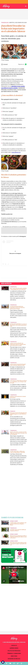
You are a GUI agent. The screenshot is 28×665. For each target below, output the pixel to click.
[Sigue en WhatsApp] (26, 64)
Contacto (14, 645)
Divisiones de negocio (14, 658)
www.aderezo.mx (16, 152)
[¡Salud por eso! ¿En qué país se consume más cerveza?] (5, 401)
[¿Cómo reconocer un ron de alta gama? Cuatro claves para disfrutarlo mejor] (5, 369)
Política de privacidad (14, 650)
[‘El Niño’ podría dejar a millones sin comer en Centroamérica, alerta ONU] (5, 458)
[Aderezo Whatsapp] (14, 555)
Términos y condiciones (14, 653)
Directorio (14, 656)
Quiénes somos (14, 648)
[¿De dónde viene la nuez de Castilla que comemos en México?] (5, 529)
